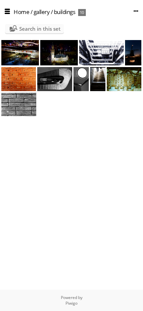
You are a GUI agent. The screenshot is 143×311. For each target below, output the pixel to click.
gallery (42, 12)
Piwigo (71, 303)
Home (21, 12)
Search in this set (40, 28)
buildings (64, 12)
